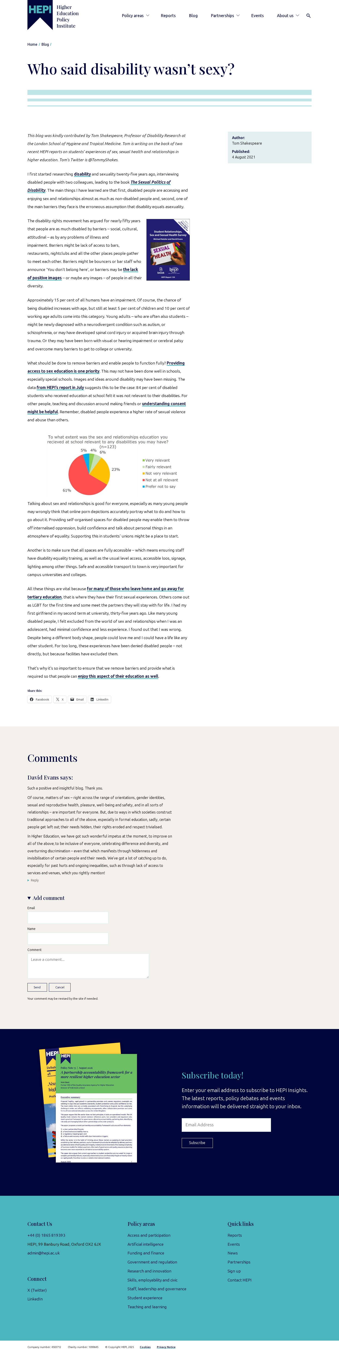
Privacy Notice (166, 1347)
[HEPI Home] (59, 15)
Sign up (234, 1271)
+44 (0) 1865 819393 (46, 1235)
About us (285, 15)
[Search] (309, 16)
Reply (35, 880)
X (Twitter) (37, 1290)
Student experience (145, 1297)
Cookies (145, 1347)
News (233, 1253)
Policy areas (133, 15)
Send (37, 987)
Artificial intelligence (146, 1244)
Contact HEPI (240, 1280)
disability (82, 174)
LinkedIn (35, 1299)
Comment (34, 950)
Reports (168, 15)
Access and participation (149, 1235)
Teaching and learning (147, 1306)
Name (31, 929)
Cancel (59, 987)
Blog (193, 15)
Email (31, 908)
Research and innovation (149, 1271)
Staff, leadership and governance (157, 1288)
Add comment (49, 898)
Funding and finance (146, 1253)
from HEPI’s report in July (60, 387)
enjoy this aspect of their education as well (118, 676)
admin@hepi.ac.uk (43, 1253)
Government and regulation (152, 1262)
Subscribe (197, 1143)
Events (257, 15)
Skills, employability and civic (153, 1280)
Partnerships (222, 15)
